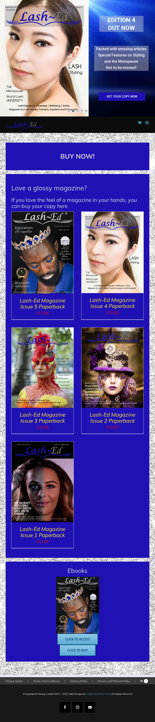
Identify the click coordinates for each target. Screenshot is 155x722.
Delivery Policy (78, 681)
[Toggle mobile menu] (147, 123)
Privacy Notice (14, 681)
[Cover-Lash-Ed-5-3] (77, 578)
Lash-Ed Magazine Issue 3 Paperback (42, 417)
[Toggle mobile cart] (140, 123)
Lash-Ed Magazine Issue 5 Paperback (42, 303)
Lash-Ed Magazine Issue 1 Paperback (42, 532)
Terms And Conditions (46, 681)
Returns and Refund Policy (114, 681)
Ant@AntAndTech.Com (98, 693)
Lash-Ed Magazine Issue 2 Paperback (112, 417)
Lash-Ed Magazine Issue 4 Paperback (112, 303)
